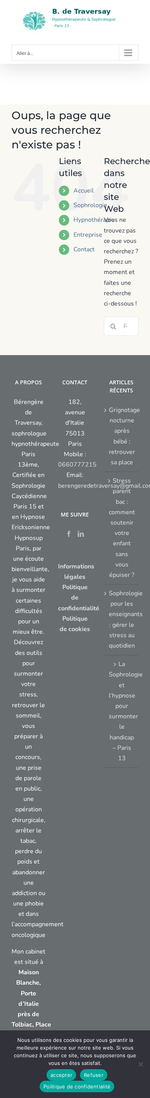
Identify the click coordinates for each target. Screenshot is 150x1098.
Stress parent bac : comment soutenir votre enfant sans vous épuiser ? (122, 528)
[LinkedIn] (81, 534)
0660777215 (77, 464)
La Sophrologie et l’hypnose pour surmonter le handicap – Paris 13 (122, 711)
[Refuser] (140, 1064)
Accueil (83, 190)
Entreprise (87, 235)
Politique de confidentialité (76, 1086)
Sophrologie (90, 205)
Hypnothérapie (94, 220)
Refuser (93, 1075)
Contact (84, 249)
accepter (61, 1075)
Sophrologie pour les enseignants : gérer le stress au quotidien (122, 619)
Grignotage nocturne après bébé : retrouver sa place (122, 436)
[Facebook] (69, 534)
